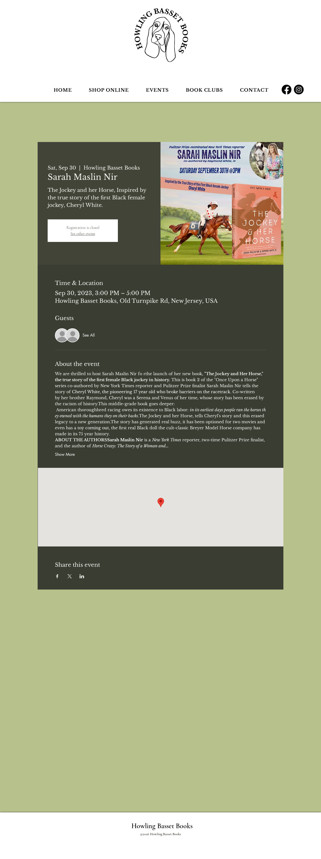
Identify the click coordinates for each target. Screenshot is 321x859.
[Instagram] (299, 89)
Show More (65, 454)
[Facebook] (286, 89)
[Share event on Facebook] (57, 576)
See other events (82, 233)
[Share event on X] (69, 576)
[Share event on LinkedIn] (81, 576)
